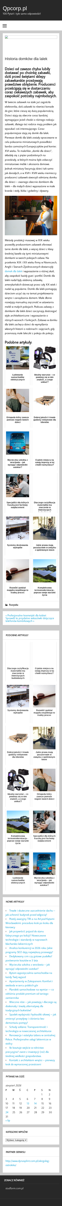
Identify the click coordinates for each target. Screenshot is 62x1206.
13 (28, 1103)
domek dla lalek (13, 271)
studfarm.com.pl (14, 1188)
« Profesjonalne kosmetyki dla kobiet (26, 615)
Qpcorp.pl (15, 8)
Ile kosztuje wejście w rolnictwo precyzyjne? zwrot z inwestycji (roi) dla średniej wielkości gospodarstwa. (27, 1052)
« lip (8, 1120)
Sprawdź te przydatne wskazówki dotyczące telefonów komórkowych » (30, 619)
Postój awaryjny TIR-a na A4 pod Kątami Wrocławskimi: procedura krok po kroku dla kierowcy (30, 923)
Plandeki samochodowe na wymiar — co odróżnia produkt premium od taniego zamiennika (30, 993)
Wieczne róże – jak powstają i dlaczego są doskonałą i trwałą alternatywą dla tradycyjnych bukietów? (31, 1006)
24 (7, 1112)
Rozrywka (13, 604)
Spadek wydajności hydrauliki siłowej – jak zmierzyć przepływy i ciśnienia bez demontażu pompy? (31, 1018)
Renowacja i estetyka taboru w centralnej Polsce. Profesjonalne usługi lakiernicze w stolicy (30, 1039)
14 (35, 1103)
